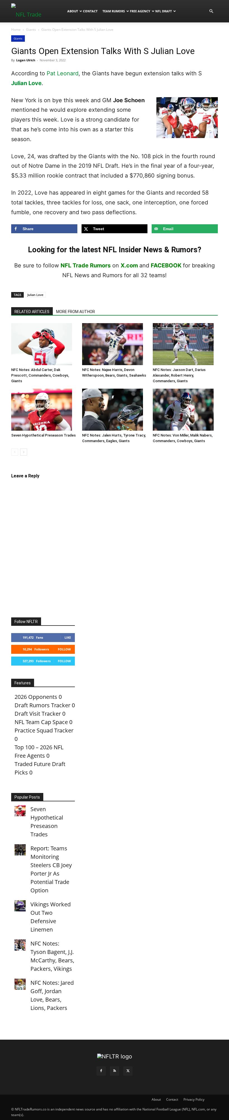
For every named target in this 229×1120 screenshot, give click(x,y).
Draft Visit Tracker (38, 713)
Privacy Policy (193, 1099)
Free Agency (140, 11)
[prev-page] (14, 452)
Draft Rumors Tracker (42, 705)
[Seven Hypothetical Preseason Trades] (43, 410)
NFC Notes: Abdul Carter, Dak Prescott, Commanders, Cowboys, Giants (40, 375)
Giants (31, 29)
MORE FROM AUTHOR (75, 311)
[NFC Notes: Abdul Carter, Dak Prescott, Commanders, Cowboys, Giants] (43, 344)
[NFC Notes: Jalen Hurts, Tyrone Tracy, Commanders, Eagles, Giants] (114, 410)
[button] (211, 11)
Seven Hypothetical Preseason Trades (43, 435)
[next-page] (23, 452)
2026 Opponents (36, 697)
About (72, 11)
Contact (90, 11)
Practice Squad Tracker (44, 730)
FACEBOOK (166, 265)
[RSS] (114, 1071)
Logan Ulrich (25, 60)
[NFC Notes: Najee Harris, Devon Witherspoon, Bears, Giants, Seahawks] (114, 344)
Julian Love (26, 83)
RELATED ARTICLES (32, 311)
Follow (64, 649)
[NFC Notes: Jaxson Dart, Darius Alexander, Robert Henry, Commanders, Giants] (185, 344)
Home (16, 29)
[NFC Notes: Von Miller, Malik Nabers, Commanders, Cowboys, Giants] (185, 410)
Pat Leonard (62, 73)
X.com (129, 265)
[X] (127, 1071)
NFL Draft (163, 11)
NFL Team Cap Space (41, 722)
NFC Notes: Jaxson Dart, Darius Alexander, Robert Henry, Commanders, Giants (179, 375)
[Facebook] (101, 1071)
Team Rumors (113, 11)
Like (68, 637)
